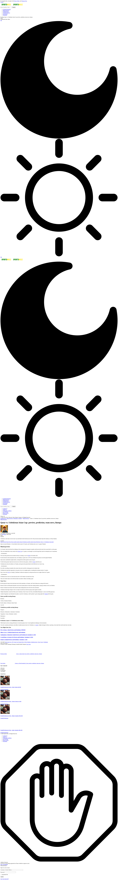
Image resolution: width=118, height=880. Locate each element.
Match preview (3, 541)
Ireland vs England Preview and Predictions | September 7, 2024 (13, 639)
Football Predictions (4, 689)
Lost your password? (4, 878)
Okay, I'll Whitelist (4, 864)
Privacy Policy (17, 1)
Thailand (46, 593)
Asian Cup (20, 551)
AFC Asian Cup (8, 642)
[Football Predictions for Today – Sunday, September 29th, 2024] (5, 727)
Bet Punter (4, 534)
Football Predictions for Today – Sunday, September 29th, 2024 (11, 730)
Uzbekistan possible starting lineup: (29, 541)
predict (37, 625)
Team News (8, 541)
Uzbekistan (45, 642)
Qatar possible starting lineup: (16, 541)
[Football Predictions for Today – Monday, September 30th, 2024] (5, 713)
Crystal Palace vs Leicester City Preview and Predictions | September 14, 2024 (16, 637)
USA (9, 572)
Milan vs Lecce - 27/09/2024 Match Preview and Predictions (12, 632)
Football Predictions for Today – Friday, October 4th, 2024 (10, 687)
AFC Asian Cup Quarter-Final (18, 642)
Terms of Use (24, 1)
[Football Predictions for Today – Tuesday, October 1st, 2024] (5, 699)
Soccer (41, 642)
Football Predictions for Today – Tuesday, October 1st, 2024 (10, 701)
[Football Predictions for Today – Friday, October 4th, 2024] (5, 684)
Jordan (34, 561)
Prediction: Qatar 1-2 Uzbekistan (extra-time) (45, 541)
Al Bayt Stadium (27, 642)
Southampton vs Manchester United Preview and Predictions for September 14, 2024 (18, 634)
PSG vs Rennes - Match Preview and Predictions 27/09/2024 (12, 629)
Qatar (39, 642)
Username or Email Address (5, 869)
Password (2, 872)
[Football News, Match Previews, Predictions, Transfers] (12, 6)
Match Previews (3, 519)
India (29, 555)
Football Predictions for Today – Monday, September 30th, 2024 (11, 715)
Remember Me (5, 874)
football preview (34, 642)
